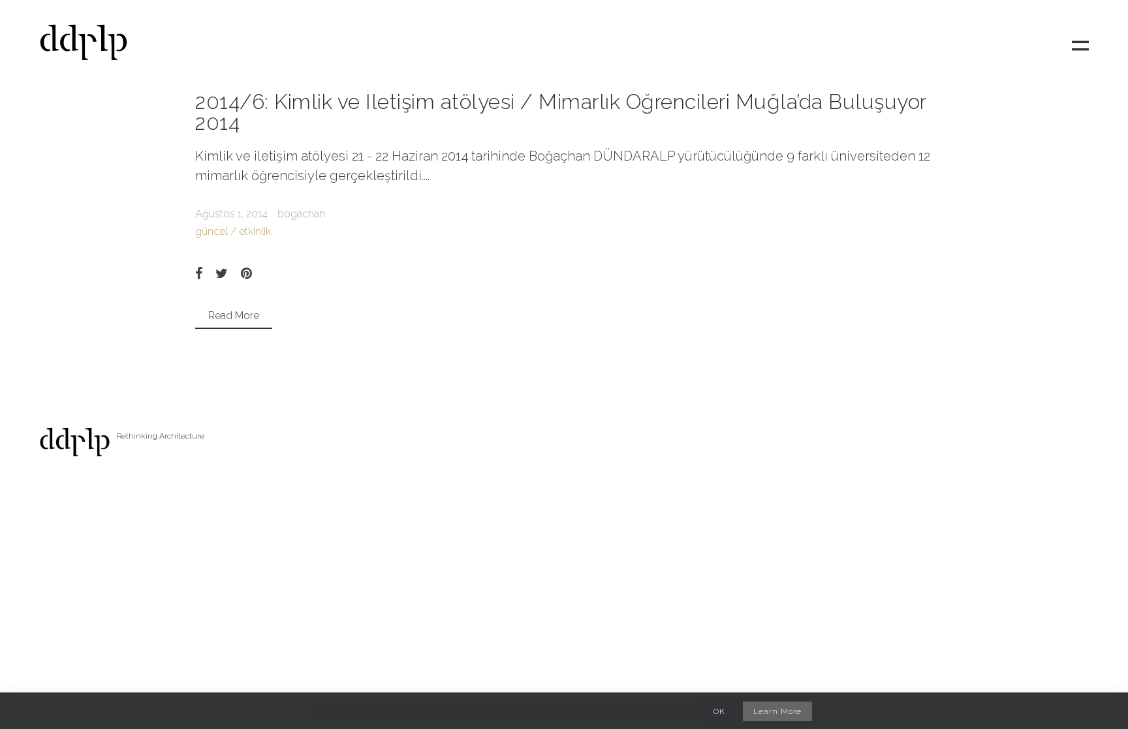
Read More (233, 315)
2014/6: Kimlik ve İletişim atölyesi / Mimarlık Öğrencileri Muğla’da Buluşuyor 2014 (560, 111)
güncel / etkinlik (233, 231)
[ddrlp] (83, 46)
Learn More (777, 711)
